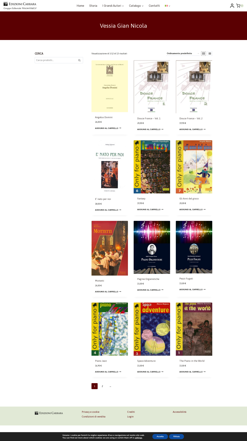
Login (130, 416)
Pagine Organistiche (148, 279)
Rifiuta (176, 436)
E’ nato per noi (103, 199)
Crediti (131, 411)
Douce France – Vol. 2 (191, 118)
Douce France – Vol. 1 (148, 118)
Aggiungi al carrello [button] (106, 128)
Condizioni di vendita (93, 416)
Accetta (160, 436)
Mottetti (99, 280)
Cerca (80, 60)
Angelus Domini (103, 117)
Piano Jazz (101, 360)
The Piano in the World (192, 360)
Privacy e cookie (90, 411)
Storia (93, 5)
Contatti (154, 5)
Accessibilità (179, 411)
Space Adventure (146, 360)
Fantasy (141, 198)
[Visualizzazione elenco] (209, 53)
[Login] (232, 5)
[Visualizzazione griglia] (203, 53)
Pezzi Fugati (186, 278)
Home (80, 5)
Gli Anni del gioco (189, 198)
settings (138, 438)
